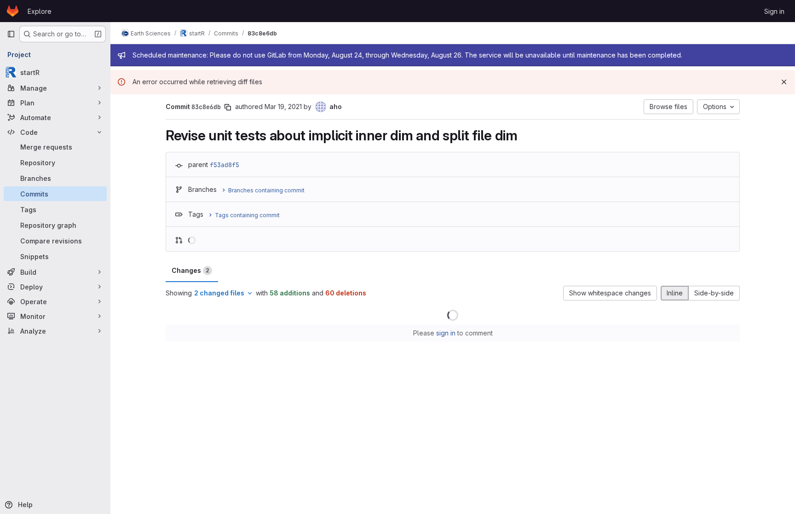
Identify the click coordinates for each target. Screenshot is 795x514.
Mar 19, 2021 (283, 106)
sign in (445, 333)
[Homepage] (12, 11)
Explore (40, 11)
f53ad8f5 (224, 165)
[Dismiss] (783, 81)
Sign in (774, 11)
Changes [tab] (190, 270)
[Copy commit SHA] (227, 107)
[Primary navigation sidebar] (11, 34)
